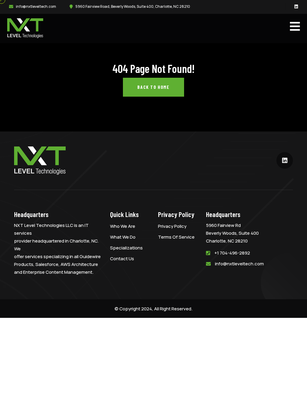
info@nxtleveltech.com (36, 6)
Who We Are (122, 226)
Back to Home (153, 87)
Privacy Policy (172, 226)
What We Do (123, 237)
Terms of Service (176, 237)
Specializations (126, 248)
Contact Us (122, 258)
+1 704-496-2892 (232, 253)
